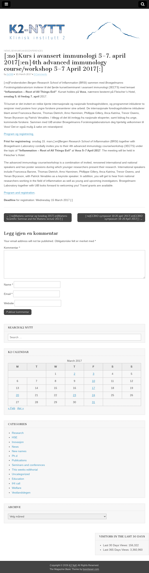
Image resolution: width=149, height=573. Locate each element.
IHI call (16, 483)
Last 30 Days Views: (116, 545)
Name (8, 284)
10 (93, 381)
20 (17, 395)
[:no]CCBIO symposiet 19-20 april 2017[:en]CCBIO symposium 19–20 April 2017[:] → (114, 218)
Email (8, 293)
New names (19, 451)
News (7, 50)
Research (18, 432)
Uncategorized (21, 474)
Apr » (20, 408)
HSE (14, 437)
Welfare (16, 487)
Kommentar (12, 247)
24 (93, 395)
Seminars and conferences (27, 50)
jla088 (10, 74)
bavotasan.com (91, 569)
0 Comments (40, 74)
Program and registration (19, 192)
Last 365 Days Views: (116, 549)
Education (18, 478)
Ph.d (14, 455)
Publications (19, 460)
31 (93, 402)
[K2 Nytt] (74, 26)
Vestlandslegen (21, 492)
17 (93, 388)
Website (9, 303)
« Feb (11, 408)
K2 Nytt (73, 565)
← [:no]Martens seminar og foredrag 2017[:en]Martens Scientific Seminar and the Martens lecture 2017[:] (36, 218)
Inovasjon (18, 442)
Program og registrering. (19, 133)
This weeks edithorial (25, 469)
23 (74, 395)
